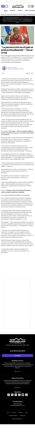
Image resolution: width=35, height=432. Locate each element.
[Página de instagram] (15, 395)
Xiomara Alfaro (14, 67)
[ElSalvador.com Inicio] (18, 6)
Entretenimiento (13, 415)
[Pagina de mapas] (29, 6)
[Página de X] (12, 395)
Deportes (22, 415)
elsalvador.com (28, 19)
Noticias (12, 10)
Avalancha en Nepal (12, 14)
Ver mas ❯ (17, 371)
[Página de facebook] (8, 395)
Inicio (5, 10)
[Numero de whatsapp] (19, 395)
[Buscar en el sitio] (6, 6)
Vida (26, 412)
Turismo (20, 10)
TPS (20, 14)
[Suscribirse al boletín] (3, 6)
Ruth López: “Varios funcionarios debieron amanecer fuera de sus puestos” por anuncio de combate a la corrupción (17, 132)
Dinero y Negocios (17, 418)
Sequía (3, 14)
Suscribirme (17, 355)
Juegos (24, 14)
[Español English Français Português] (32, 6)
